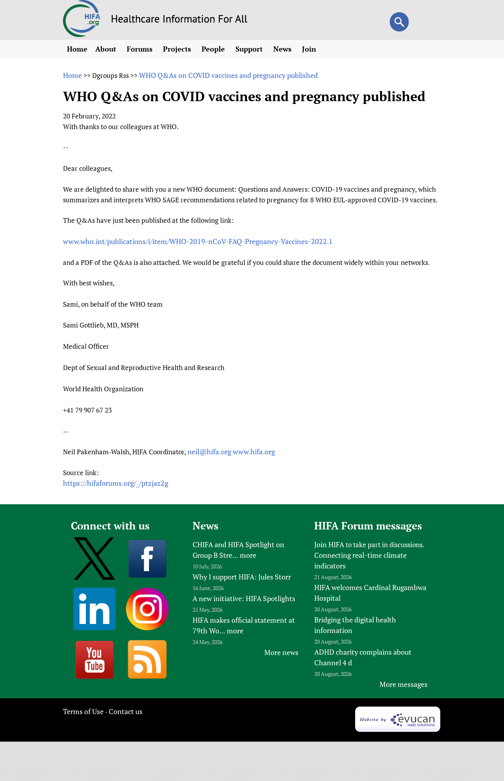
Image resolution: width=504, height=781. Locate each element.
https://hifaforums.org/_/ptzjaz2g (115, 483)
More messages (404, 684)
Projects (178, 49)
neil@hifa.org (209, 451)
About (106, 49)
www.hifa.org (254, 451)
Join (310, 49)
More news (281, 652)
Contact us (126, 711)
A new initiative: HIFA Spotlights (244, 598)
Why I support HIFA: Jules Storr (242, 576)
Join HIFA (329, 544)
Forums (140, 49)
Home (77, 49)
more (248, 555)
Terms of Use (83, 711)
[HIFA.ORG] (82, 34)
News (283, 49)
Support (250, 49)
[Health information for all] (179, 20)
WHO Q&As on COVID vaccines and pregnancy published (228, 75)
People (214, 49)
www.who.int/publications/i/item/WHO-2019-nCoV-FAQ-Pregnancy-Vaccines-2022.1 (198, 241)
